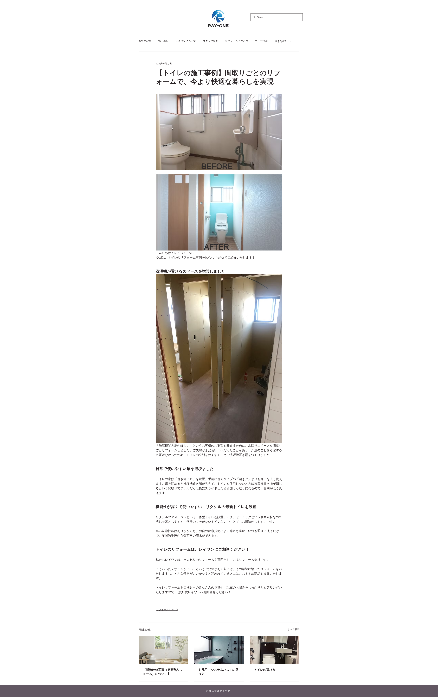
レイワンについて (185, 41)
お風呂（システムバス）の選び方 (218, 672)
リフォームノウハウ (236, 41)
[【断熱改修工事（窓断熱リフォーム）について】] (163, 650)
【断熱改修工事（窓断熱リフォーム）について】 (163, 672)
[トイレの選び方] (274, 650)
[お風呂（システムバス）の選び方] (219, 650)
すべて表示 (293, 629)
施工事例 (163, 41)
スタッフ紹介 (210, 41)
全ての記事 (145, 41)
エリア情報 (261, 41)
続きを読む (281, 41)
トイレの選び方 (264, 669)
